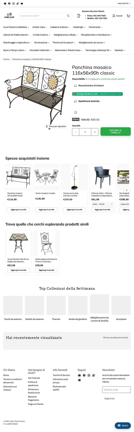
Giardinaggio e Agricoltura (16, 42)
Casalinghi (78, 27)
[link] (18, 189)
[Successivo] (127, 190)
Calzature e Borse (59, 27)
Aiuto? (125, 425)
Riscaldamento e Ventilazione (95, 35)
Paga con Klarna (35, 404)
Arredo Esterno (41, 35)
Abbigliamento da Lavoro (91, 42)
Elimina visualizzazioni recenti (115, 338)
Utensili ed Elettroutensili (15, 35)
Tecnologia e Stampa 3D (97, 50)
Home (6, 59)
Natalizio (119, 50)
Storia (6, 375)
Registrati (109, 398)
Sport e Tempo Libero (14, 50)
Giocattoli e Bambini (40, 50)
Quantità (76, 126)
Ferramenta (94, 27)
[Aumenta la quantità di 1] (94, 132)
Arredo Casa (38, 27)
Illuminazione (41, 42)
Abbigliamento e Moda (65, 35)
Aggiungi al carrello (18, 210)
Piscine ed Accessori (63, 42)
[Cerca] (68, 16)
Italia (123, 3)
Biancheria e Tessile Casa (68, 50)
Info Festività (34, 378)
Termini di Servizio (61, 375)
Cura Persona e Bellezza (15, 27)
